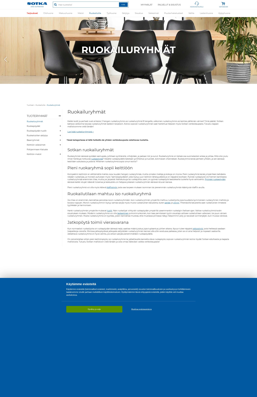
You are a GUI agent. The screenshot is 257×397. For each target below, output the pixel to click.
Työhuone (111, 13)
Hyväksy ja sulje (94, 309)
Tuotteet (30, 105)
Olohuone (48, 13)
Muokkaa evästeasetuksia (141, 309)
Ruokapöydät (33, 126)
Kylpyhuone (224, 13)
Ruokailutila (95, 13)
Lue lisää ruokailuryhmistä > (80, 132)
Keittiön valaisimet (36, 145)
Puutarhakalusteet (173, 13)
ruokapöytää (97, 159)
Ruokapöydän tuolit (36, 130)
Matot (81, 13)
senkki (168, 203)
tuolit (109, 210)
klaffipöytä (112, 187)
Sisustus (139, 13)
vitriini (176, 203)
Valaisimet (153, 13)
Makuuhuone (65, 13)
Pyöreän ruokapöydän (215, 179)
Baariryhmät (33, 140)
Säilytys (125, 13)
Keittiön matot (34, 154)
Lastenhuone (206, 13)
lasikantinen (122, 213)
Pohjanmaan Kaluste (37, 149)
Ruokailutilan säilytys (37, 135)
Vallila (191, 13)
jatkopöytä (198, 228)
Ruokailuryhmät (53, 105)
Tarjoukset (32, 13)
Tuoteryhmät (37, 116)
